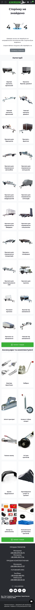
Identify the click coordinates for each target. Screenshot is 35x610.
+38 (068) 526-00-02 (17, 580)
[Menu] (2, 2)
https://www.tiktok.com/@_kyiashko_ (24, 590)
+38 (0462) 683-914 (17, 575)
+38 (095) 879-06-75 (17, 553)
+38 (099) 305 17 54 (17, 557)
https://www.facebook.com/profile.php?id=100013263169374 (11, 590)
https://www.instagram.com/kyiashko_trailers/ (19, 590)
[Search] (5, 2)
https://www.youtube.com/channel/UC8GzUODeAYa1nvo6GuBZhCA (15, 590)
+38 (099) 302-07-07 (17, 566)
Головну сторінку (17, 50)
